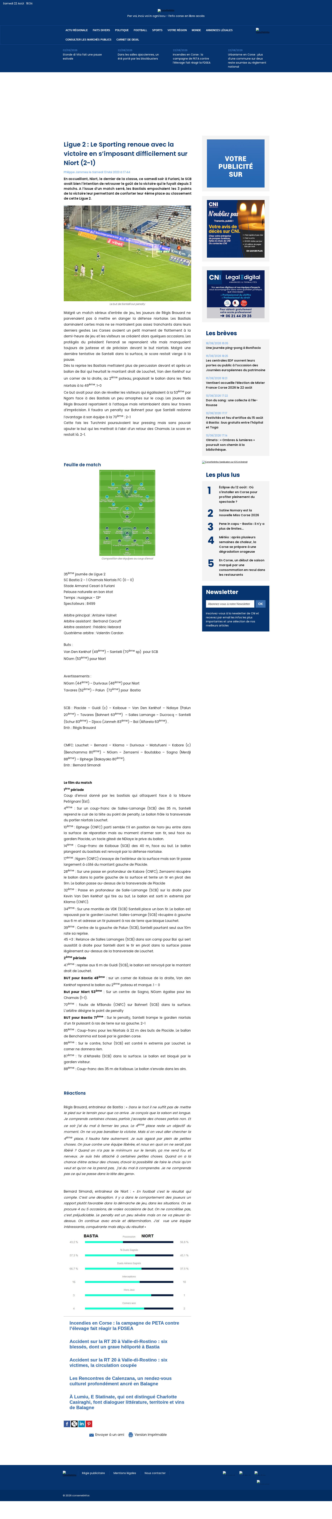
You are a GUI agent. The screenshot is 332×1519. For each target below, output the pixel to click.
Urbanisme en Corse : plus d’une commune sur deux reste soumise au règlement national (247, 61)
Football (140, 30)
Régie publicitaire (94, 1473)
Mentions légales (125, 1473)
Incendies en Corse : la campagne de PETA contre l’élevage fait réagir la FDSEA (191, 59)
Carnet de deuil (127, 39)
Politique (122, 30)
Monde (196, 30)
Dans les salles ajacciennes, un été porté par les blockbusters (138, 57)
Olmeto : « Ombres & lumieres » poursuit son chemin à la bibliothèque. (230, 436)
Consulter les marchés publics (88, 39)
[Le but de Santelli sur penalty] (127, 207)
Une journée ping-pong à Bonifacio (233, 339)
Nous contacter (155, 1473)
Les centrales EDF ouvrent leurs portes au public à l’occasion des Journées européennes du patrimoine (235, 356)
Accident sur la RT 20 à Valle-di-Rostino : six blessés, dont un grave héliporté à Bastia (118, 1344)
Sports (157, 30)
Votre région (177, 30)
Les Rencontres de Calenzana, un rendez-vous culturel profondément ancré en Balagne (121, 1381)
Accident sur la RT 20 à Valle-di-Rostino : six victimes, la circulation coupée (118, 1362)
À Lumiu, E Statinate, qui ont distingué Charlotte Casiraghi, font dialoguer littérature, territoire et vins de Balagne (127, 1402)
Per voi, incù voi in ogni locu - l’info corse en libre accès (166, 16)
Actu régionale (77, 30)
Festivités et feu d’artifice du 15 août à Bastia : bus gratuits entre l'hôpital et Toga (234, 414)
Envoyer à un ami (109, 1434)
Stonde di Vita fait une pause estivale (82, 57)
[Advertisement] (166, 101)
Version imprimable (150, 1434)
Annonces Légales (219, 30)
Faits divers (101, 30)
